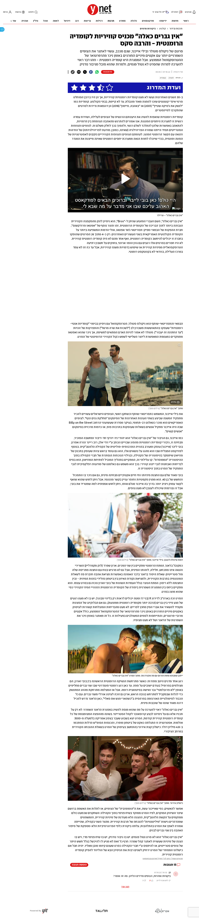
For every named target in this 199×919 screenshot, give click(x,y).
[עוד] (68, 72)
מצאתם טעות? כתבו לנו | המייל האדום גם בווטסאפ (163, 858)
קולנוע (162, 29)
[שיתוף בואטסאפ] (97, 72)
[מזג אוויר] (167, 13)
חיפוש (31, 12)
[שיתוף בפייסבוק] (91, 72)
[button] (153, 11)
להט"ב (171, 78)
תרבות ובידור (175, 29)
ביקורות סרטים (148, 29)
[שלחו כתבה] (79, 72)
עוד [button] (14, 21)
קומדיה (163, 78)
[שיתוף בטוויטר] (85, 72)
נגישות (18, 12)
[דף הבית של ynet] (99, 15)
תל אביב (158, 12)
